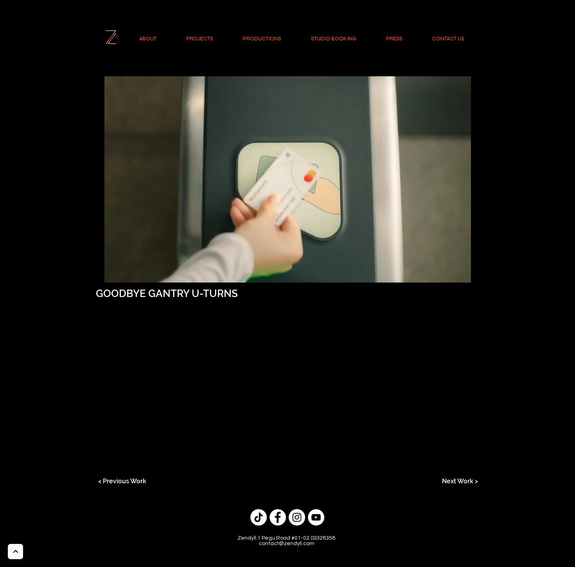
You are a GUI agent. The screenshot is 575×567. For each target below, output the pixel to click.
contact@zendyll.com (286, 543)
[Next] (15, 551)
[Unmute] (119, 272)
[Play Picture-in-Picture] (455, 272)
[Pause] (106, 272)
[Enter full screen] (469, 272)
